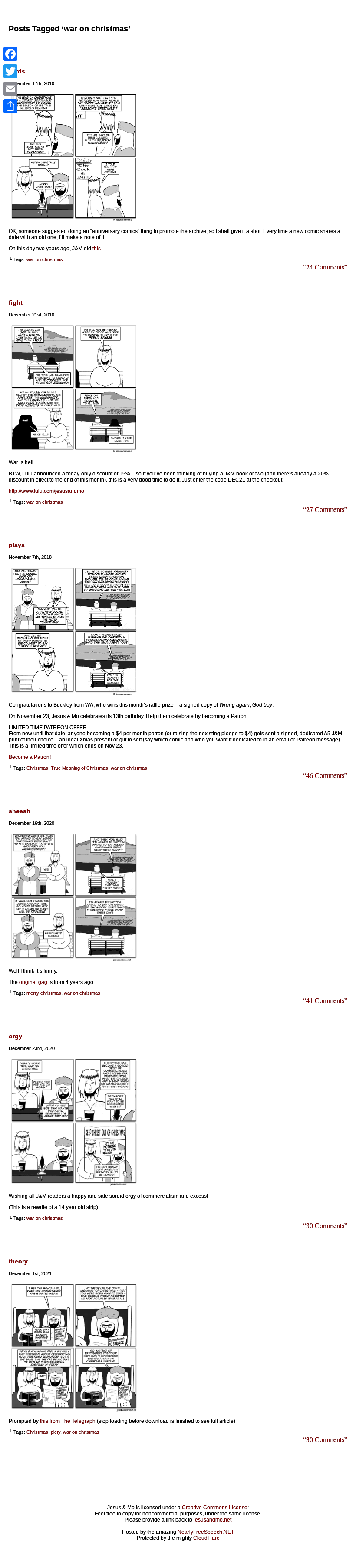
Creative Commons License (214, 1508)
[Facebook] (10, 54)
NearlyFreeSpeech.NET (206, 1532)
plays (17, 545)
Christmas (37, 768)
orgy (15, 1036)
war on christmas (44, 259)
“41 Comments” (325, 1000)
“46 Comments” (325, 775)
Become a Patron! (30, 757)
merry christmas (43, 993)
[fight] (74, 451)
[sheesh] (74, 960)
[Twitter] (10, 71)
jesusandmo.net (212, 1520)
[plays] (74, 694)
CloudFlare (206, 1538)
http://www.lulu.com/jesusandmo (46, 491)
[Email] (10, 88)
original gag (33, 982)
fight (16, 302)
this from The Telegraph (68, 1421)
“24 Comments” (325, 266)
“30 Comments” (325, 1225)
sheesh (19, 810)
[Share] (10, 106)
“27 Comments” (325, 509)
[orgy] (74, 1185)
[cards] (74, 220)
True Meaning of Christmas (79, 768)
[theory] (74, 1410)
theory (18, 1261)
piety (55, 1432)
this (96, 249)
